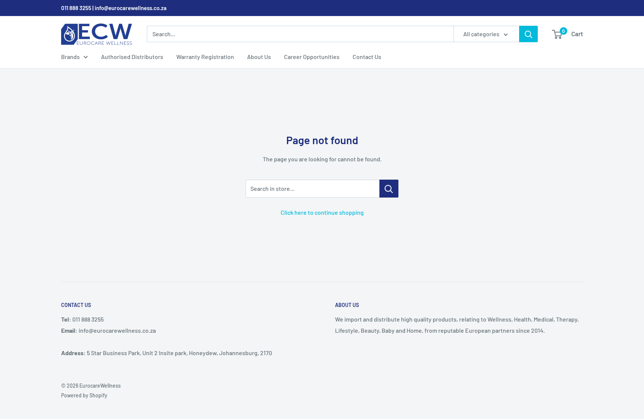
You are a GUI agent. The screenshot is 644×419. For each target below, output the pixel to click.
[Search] (528, 34)
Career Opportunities (312, 56)
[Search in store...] (388, 189)
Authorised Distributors (132, 56)
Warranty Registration (205, 56)
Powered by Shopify (84, 395)
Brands (70, 56)
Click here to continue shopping (322, 212)
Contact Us (367, 56)
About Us (259, 56)
